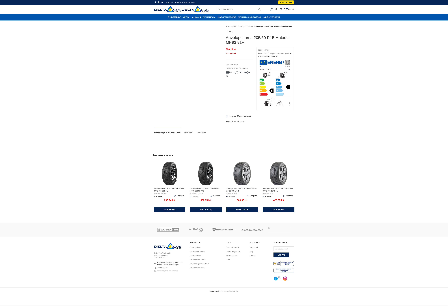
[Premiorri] (252, 230)
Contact (176, 2)
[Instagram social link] (158, 2)
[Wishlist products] (281, 9)
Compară (232, 116)
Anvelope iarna (195, 247)
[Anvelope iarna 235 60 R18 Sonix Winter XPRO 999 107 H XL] (278, 173)
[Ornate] (280, 230)
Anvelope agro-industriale (199, 264)
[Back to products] (230, 31)
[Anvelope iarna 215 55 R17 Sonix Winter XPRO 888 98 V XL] (206, 173)
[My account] (276, 9)
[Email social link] (235, 121)
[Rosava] (196, 230)
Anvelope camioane (197, 268)
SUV (235, 193)
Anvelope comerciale (197, 260)
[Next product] (232, 31)
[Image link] (167, 246)
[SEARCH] (259, 9)
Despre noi (169, 2)
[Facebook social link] (155, 2)
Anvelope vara (195, 255)
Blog (181, 2)
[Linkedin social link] (161, 2)
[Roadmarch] (224, 230)
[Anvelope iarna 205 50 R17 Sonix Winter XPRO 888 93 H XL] (169, 173)
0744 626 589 (286, 2)
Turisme (250, 26)
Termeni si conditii (232, 247)
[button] (169, 209)
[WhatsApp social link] (244, 121)
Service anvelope (189, 2)
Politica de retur (231, 255)
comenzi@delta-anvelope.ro (167, 271)
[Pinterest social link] (238, 121)
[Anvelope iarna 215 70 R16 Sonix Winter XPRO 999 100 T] (242, 173)
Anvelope (241, 26)
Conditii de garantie (233, 252)
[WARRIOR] (168, 230)
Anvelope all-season (197, 252)
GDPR (228, 260)
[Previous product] (227, 31)
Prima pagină (231, 26)
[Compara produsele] (271, 9)
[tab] (167, 131)
